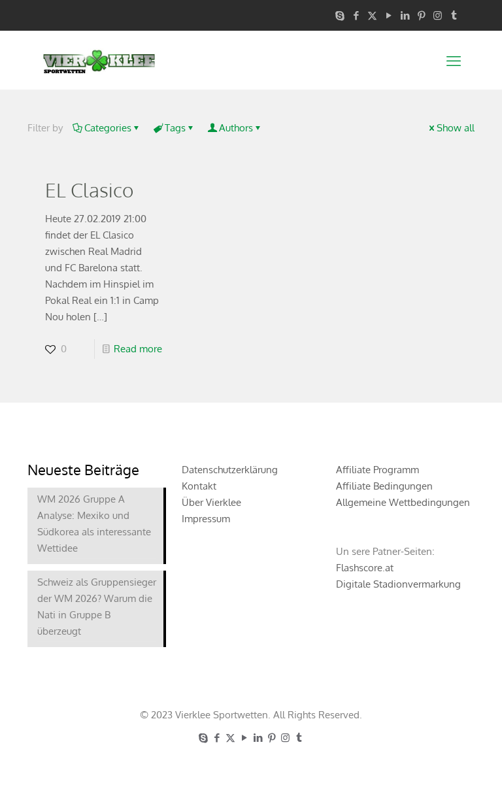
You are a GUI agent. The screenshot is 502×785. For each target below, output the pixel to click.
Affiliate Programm (377, 469)
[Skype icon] (339, 15)
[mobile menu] (454, 60)
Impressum (206, 518)
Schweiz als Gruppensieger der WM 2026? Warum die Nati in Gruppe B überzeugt (96, 606)
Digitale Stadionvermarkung (398, 584)
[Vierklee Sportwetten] (99, 60)
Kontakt (199, 486)
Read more (138, 348)
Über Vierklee (211, 502)
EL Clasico (89, 189)
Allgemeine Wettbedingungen (403, 502)
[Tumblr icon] (454, 15)
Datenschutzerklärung (230, 469)
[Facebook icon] (356, 15)
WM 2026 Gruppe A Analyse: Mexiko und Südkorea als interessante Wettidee (94, 523)
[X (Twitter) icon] (372, 15)
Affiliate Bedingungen (384, 486)
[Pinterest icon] (421, 15)
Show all (456, 128)
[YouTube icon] (388, 15)
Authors (236, 128)
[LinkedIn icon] (405, 15)
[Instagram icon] (438, 15)
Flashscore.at (364, 567)
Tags (175, 128)
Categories (107, 128)
